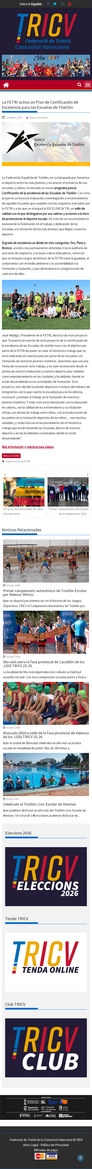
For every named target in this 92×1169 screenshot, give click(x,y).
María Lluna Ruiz (38, 117)
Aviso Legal (30, 1145)
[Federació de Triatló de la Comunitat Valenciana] (6, 84)
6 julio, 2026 (12, 798)
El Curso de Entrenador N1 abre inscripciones (23, 511)
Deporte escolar (14, 461)
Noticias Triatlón (11, 455)
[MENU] (88, 85)
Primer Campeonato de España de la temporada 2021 (69, 511)
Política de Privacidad (54, 1145)
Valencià (24, 4)
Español (36, 4)
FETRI (27, 461)
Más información (13, 447)
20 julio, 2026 (13, 585)
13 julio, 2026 (13, 656)
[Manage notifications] (80, 1157)
